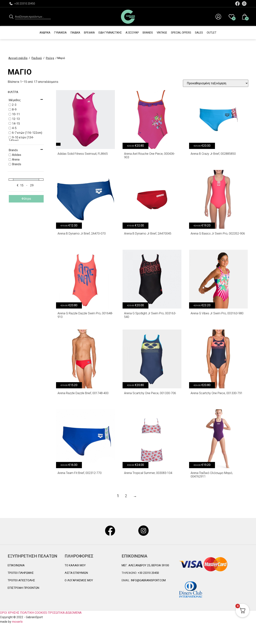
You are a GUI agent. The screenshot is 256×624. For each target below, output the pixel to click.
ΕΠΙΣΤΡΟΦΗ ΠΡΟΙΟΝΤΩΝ (23, 588)
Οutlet (211, 32)
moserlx (17, 621)
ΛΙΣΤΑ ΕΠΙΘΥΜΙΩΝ (76, 573)
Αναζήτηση (11, 16)
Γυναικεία (60, 32)
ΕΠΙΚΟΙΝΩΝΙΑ (16, 565)
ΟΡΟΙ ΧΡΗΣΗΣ (9, 612)
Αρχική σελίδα (18, 58)
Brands (148, 32)
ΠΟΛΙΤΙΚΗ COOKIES (33, 612)
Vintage (162, 32)
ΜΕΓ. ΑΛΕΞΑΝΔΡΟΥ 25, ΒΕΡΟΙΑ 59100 (145, 565)
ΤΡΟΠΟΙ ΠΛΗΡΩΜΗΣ (21, 573)
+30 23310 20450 (24, 3)
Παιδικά (75, 32)
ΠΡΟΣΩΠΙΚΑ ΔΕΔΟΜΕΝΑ (65, 612)
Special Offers (181, 32)
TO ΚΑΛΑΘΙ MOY (75, 565)
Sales (199, 32)
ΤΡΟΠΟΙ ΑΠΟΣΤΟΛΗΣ (21, 580)
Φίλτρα (26, 198)
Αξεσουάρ (132, 32)
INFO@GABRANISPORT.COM (148, 580)
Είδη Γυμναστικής (110, 32)
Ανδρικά (45, 32)
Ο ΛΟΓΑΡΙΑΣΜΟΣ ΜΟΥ (79, 580)
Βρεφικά (89, 32)
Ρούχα (50, 58)
